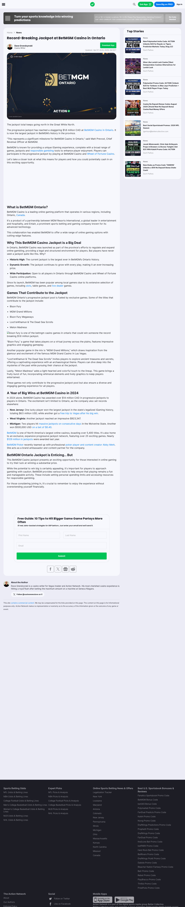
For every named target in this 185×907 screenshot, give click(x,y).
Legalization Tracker (102, 792)
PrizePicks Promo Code (149, 888)
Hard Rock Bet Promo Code (151, 850)
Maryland (97, 805)
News (19, 32)
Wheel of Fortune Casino (100, 153)
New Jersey (98, 817)
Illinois (96, 826)
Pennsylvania (99, 821)
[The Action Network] (92, 4)
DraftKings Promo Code (149, 833)
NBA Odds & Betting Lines (15, 796)
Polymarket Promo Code (149, 808)
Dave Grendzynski (23, 45)
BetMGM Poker (15, 444)
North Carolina (100, 847)
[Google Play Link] (124, 899)
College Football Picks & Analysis (63, 800)
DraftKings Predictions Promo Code (154, 825)
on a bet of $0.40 (41, 427)
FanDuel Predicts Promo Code (152, 812)
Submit (61, 556)
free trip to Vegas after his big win (79, 413)
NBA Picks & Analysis (58, 796)
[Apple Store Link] (102, 899)
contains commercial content (22, 603)
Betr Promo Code (146, 871)
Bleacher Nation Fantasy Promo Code (155, 867)
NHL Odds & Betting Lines (15, 820)
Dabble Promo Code (147, 862)
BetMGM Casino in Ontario (98, 130)
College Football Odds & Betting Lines (21, 800)
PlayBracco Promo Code (149, 879)
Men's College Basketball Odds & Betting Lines (25, 805)
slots (28, 285)
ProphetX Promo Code (148, 829)
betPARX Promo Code (148, 846)
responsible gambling (42, 150)
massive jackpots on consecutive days (60, 423)
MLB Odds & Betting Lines (15, 815)
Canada (20, 215)
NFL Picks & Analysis (58, 792)
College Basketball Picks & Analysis (64, 805)
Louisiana (97, 800)
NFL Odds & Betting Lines (15, 792)
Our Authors (9, 902)
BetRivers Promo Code (148, 854)
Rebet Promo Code (147, 875)
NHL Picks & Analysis (58, 813)
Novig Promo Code (147, 820)
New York (97, 796)
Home (9, 32)
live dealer (57, 285)
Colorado (97, 813)
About (6, 898)
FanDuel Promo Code (148, 837)
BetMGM (11, 432)
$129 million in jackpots (20, 439)
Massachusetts (100, 838)
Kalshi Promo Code (147, 816)
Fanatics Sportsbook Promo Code (153, 795)
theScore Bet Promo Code (150, 841)
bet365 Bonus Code (147, 804)
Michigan (97, 830)
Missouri (97, 851)
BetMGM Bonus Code (148, 799)
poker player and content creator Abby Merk (90, 444)
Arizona (96, 809)
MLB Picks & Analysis (58, 809)
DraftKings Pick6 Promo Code (152, 858)
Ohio (95, 834)
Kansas (96, 842)
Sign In (179, 4)
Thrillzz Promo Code (147, 883)
